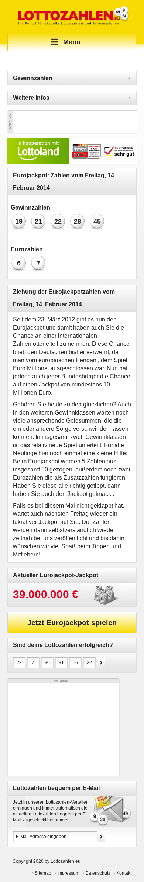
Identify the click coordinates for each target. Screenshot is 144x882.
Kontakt (123, 873)
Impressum (68, 873)
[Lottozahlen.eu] (72, 16)
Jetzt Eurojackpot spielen (72, 623)
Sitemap (43, 873)
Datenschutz (97, 873)
